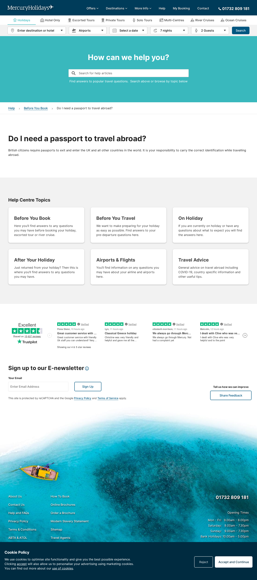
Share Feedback (231, 395)
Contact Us (16, 504)
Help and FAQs (18, 513)
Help (162, 8)
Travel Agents (60, 538)
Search (241, 30)
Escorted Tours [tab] (83, 20)
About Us (15, 496)
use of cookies (62, 568)
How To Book (60, 496)
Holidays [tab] (24, 20)
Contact (203, 8)
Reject (203, 562)
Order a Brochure (63, 513)
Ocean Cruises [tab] (235, 20)
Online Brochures (63, 504)
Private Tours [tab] (115, 20)
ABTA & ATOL (17, 538)
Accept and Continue (233, 562)
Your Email (15, 378)
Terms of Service (107, 398)
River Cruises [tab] (204, 20)
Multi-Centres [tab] (174, 20)
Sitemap (56, 529)
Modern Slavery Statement (70, 521)
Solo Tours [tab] (144, 20)
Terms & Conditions (22, 529)
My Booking (181, 8)
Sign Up (88, 386)
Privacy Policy (82, 398)
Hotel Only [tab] (52, 20)
